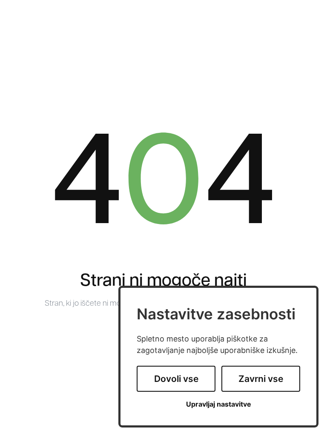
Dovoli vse (176, 378)
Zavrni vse (260, 378)
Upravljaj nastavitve (218, 404)
